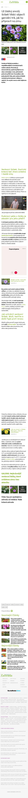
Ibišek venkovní (5, 177)
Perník (24, 708)
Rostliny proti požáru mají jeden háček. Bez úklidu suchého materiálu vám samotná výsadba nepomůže (18, 628)
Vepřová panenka (11, 711)
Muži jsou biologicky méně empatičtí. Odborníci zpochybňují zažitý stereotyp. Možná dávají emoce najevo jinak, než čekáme (13, 770)
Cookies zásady (23, 686)
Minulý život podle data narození (8, 702)
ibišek (3, 604)
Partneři (4, 686)
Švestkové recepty (13, 706)
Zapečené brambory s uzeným (20, 712)
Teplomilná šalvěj (14, 722)
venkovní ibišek (10, 604)
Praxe (6, 7)
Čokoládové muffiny (22, 706)
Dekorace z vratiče (8, 719)
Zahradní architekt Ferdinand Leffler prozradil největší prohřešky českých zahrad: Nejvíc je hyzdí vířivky (14, 762)
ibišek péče (4, 607)
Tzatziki (2, 709)
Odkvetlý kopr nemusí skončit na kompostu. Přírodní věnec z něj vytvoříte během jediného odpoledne (14, 749)
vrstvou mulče (11, 324)
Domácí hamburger (5, 708)
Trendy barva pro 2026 (20, 721)
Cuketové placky (12, 713)
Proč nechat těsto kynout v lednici (15, 698)
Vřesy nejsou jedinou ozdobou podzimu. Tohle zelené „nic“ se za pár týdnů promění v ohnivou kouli (18, 621)
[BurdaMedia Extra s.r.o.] (14, 691)
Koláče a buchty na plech (11, 700)
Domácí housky (19, 711)
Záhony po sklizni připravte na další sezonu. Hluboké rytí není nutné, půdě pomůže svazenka (13, 732)
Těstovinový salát (10, 712)
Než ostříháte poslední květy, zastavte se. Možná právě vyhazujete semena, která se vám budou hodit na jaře (19, 641)
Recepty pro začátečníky (14, 708)
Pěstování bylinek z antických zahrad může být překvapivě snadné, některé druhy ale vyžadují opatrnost (12, 740)
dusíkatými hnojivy (7, 235)
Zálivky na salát (23, 709)
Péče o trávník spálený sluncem (15, 716)
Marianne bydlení (14, 682)
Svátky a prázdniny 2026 (5, 722)
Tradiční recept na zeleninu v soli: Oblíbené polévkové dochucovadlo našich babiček (11, 766)
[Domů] (6, 675)
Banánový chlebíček (15, 709)
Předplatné (5, 678)
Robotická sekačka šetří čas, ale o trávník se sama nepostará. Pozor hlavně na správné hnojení (13, 736)
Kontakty (5, 680)
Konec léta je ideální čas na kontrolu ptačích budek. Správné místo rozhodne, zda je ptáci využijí (13, 745)
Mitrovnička (6, 724)
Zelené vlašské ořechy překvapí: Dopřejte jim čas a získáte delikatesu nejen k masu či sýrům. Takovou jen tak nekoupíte (13, 783)
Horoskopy (18, 702)
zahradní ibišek (19, 604)
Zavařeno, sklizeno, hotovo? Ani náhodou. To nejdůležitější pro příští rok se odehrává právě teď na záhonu (17, 656)
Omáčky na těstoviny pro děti (10, 699)
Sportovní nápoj (4, 713)
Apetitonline (13, 678)
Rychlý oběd (7, 709)
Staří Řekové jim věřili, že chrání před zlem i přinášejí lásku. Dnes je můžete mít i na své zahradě (16, 668)
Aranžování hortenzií (11, 721)
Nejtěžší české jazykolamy (22, 700)
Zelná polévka (3, 711)
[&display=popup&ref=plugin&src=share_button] (2, 59)
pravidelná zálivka (10, 459)
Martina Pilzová (10, 57)
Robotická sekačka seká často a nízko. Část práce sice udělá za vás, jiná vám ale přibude (16, 662)
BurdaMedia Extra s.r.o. (15, 791)
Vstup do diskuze (5, 611)
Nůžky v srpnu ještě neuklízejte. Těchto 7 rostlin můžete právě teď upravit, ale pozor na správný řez (18, 634)
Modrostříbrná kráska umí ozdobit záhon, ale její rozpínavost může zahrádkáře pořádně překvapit (13, 754)
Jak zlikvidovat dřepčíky (14, 724)
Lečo (21, 708)
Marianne (12, 680)
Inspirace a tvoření (9, 718)
